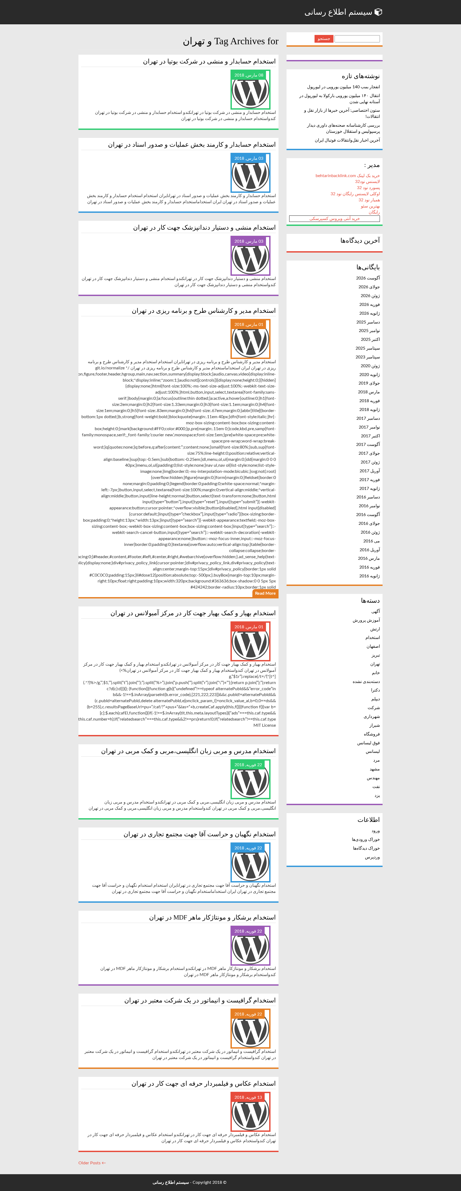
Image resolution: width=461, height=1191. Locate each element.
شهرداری (372, 716)
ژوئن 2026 (370, 296)
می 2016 (371, 541)
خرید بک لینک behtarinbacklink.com (348, 176)
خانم (376, 673)
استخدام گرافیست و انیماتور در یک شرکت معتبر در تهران (200, 1000)
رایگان (374, 212)
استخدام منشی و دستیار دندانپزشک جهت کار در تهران (204, 227)
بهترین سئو (370, 206)
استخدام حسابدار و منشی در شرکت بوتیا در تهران (209, 61)
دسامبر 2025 (368, 322)
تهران (375, 664)
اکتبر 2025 (370, 339)
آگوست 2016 (368, 515)
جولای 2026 (369, 287)
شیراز (374, 725)
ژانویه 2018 (369, 409)
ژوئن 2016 (370, 532)
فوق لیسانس (368, 743)
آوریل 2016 (370, 550)
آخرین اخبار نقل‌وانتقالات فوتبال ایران (347, 140)
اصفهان (373, 646)
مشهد (375, 769)
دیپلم (375, 699)
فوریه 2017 (369, 480)
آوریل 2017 (370, 471)
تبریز (376, 655)
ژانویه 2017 (369, 488)
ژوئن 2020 (370, 366)
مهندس (373, 778)
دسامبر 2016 (368, 497)
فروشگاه (372, 734)
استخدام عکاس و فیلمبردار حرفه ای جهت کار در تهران (204, 1083)
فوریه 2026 (369, 304)
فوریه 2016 (369, 567)
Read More (265, 593)
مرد (376, 760)
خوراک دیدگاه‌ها (366, 848)
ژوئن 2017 (370, 462)
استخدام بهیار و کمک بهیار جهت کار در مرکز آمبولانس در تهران (193, 613)
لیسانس (373, 751)
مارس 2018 (369, 392)
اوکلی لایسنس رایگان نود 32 (355, 194)
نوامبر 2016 (369, 506)
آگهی (375, 611)
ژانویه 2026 (369, 313)
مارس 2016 (369, 558)
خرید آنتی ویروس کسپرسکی (334, 219)
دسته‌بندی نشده (366, 682)
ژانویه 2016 (369, 576)
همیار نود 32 (369, 200)
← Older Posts (92, 1163)
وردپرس (372, 857)
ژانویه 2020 (369, 375)
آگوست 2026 (368, 278)
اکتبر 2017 (370, 436)
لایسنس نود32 (367, 181)
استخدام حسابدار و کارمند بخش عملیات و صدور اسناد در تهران (192, 144)
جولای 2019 (369, 383)
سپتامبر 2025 (368, 348)
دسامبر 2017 (368, 418)
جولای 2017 (369, 453)
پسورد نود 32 (368, 188)
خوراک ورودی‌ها (366, 839)
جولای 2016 (369, 523)
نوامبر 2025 (369, 331)
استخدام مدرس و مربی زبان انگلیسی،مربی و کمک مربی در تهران (188, 751)
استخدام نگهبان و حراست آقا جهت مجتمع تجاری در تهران (200, 834)
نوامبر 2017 (369, 427)
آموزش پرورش (366, 620)
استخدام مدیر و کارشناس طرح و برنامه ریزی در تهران (204, 310)
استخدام (372, 638)
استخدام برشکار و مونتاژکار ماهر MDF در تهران (212, 917)
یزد (377, 795)
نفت (376, 787)
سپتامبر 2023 (368, 357)
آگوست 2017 (368, 444)
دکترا (375, 690)
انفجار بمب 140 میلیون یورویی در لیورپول (343, 87)
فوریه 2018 (369, 401)
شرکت (374, 708)
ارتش (375, 629)
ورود (376, 831)
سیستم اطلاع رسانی (339, 11)
